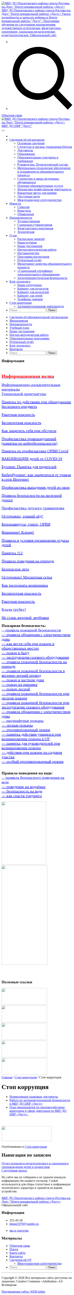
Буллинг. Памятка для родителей (29, 466)
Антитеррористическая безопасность (42, 278)
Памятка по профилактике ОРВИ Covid (35, 451)
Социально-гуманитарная (34, 224)
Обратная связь (12, 115)
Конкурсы (24, 210)
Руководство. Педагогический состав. (42, 164)
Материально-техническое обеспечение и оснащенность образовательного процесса (44, 171)
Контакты (16, 349)
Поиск (13, 1249)
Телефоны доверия (30, 299)
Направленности (20, 217)
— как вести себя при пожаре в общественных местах (28, 645)
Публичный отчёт (29, 260)
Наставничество (28, 253)
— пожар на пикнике (19, 684)
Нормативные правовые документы (33, 1096)
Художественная (28, 221)
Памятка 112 (12, 553)
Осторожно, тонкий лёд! (22, 516)
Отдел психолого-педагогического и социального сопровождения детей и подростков (35, 1165)
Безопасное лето (15, 569)
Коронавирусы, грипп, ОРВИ (26, 524)
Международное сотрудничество (39, 200)
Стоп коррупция (20, 302)
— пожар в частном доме (23, 680)
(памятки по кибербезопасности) (29, 443)
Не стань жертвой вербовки (25, 617)
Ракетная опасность (18, 414)
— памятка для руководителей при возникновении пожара (31, 745)
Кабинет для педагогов (33, 288)
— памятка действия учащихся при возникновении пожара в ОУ (31, 736)
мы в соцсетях (19, 1230)
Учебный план (19, 327)
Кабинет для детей (29, 295)
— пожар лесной (16, 689)
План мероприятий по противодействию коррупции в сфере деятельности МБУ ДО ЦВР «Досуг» (38, 1111)
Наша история (27, 242)
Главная (7, 1077)
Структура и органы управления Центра (44, 146)
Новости (15, 203)
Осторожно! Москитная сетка (27, 577)
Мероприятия (18, 320)
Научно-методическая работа (36, 249)
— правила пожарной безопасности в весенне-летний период (33, 673)
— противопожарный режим (26, 730)
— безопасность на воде (22, 791)
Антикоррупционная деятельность (40, 306)
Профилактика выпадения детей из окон (36, 487)
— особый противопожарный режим (33, 761)
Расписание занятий (31, 239)
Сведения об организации (27, 139)
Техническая (25, 232)
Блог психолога (19, 281)
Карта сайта (17, 1252)
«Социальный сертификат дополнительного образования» (38, 272)
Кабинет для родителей (33, 292)
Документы (25, 150)
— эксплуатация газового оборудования (35, 657)
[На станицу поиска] (40, 108)
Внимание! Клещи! (18, 532)
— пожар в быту (15, 653)
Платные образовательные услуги (40, 185)
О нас (13, 235)
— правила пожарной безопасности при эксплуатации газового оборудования (35, 704)
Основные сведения (30, 143)
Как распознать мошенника (25, 585)
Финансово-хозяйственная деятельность (44, 189)
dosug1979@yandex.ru (24, 1223)
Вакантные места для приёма (37, 193)
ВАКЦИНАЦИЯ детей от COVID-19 (32, 458)
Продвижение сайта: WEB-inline (23, 1291)
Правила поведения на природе (28, 561)
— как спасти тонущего (22, 796)
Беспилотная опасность (21, 422)
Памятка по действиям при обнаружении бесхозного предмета (36, 404)
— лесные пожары (17, 725)
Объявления (25, 214)
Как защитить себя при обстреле (29, 430)
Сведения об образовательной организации (38, 317)
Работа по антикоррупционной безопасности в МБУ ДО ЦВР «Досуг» (39, 1101)
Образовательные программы (29, 338)
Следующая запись (14, 1170)
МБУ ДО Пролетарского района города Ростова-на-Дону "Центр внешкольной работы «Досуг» (36, 1199)
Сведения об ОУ (20, 1260)
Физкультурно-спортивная (35, 228)
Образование (26, 154)
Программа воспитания (33, 256)
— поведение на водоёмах (24, 786)
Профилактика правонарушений (29, 439)
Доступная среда (28, 196)
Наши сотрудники (29, 285)
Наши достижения (29, 246)
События (23, 207)
